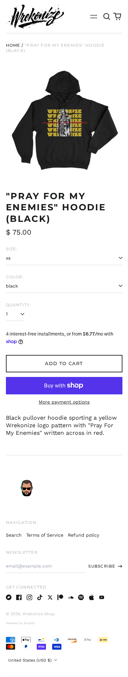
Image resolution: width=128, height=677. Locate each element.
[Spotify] (81, 597)
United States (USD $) (30, 660)
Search (14, 535)
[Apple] (92, 597)
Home (13, 45)
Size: (12, 248)
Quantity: (19, 304)
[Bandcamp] (9, 597)
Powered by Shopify (20, 623)
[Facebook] (19, 597)
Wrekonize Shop (38, 614)
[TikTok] (40, 597)
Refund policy (83, 535)
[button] (107, 16)
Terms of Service (44, 535)
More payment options (64, 402)
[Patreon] (60, 597)
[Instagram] (29, 597)
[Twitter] (50, 597)
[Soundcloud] (71, 597)
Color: (15, 276)
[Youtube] (102, 597)
